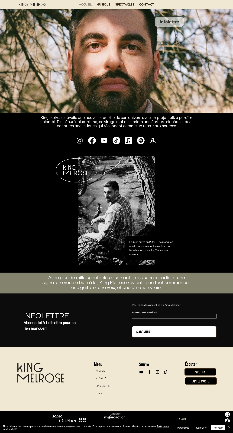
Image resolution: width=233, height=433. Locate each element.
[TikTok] (165, 372)
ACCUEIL (100, 371)
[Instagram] (227, 414)
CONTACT (100, 393)
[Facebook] (227, 420)
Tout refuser (200, 427)
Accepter (218, 427)
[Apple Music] (128, 140)
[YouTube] (141, 372)
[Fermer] (229, 427)
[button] (169, 21)
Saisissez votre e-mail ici (143, 312)
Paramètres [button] (183, 427)
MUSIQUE (101, 378)
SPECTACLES (103, 386)
